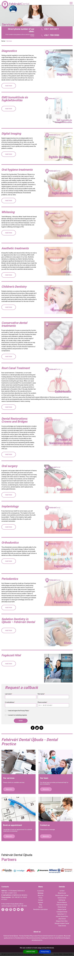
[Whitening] (58, 225)
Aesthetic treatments (15, 248)
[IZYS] (66, 876)
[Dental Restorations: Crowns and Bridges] (58, 431)
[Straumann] (31, 876)
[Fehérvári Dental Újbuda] (15, 5)
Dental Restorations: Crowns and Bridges (14, 420)
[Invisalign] (7, 876)
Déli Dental (62, 900)
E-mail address (10, 702)
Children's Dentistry (13, 286)
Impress (40, 902)
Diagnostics (9, 50)
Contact (40, 900)
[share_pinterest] (41, 728)
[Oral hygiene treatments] (58, 182)
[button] (21, 721)
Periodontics (9, 578)
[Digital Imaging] (58, 146)
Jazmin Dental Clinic (62, 916)
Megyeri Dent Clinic (62, 921)
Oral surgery (9, 466)
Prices (40, 898)
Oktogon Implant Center (62, 923)
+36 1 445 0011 (51, 29)
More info (9, 789)
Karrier (41, 907)
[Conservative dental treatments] (58, 335)
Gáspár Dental (62, 909)
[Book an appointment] (18, 809)
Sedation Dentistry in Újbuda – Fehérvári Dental (18, 620)
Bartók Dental (62, 898)
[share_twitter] (37, 728)
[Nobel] (19, 876)
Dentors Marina (62, 902)
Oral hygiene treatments (17, 169)
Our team (44, 778)
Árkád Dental (62, 893)
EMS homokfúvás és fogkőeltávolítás (14, 99)
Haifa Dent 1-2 (62, 914)
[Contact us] (55, 809)
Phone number (42, 702)
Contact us (45, 825)
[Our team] (55, 762)
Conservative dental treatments (14, 324)
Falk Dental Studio (61, 905)
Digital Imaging (11, 133)
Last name (8, 694)
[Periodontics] (58, 591)
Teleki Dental (62, 925)
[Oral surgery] (58, 479)
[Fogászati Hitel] (58, 668)
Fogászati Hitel (11, 655)
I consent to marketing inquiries (17, 715)
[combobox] (40, 705)
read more (8, 86)
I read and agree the (18, 710)
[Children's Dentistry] (58, 299)
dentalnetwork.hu (37, 940)
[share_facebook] (33, 728)
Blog (40, 905)
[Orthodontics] (58, 555)
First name (41, 694)
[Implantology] (58, 519)
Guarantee (40, 891)
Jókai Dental (62, 919)
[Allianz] (43, 876)
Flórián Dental (62, 907)
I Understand (30, 951)
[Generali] (55, 875)
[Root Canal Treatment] (58, 381)
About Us (40, 895)
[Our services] (18, 762)
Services (40, 893)
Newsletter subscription (40, 909)
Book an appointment (12, 825)
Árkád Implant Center (61, 895)
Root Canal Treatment (15, 368)
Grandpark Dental (62, 912)
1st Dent (61, 891)
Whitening (8, 212)
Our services (8, 778)
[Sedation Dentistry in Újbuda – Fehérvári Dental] (58, 632)
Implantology (9, 506)
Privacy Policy (45, 951)
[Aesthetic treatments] (58, 261)
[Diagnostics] (58, 63)
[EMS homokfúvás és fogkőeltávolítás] (58, 110)
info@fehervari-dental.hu (19, 895)
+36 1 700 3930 (51, 35)
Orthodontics (9, 542)
